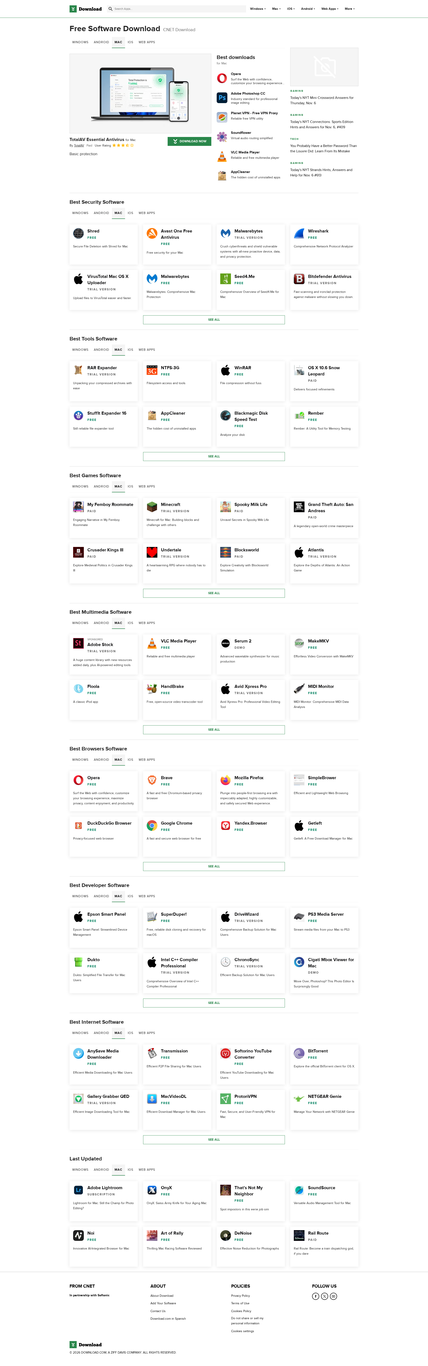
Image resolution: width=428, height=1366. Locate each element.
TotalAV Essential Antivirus (103, 139)
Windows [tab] (80, 42)
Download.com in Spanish (168, 1319)
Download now (193, 141)
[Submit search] (110, 8)
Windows (256, 8)
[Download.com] (86, 8)
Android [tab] (101, 42)
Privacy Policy (240, 1296)
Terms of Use (240, 1303)
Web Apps (328, 8)
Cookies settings (242, 1331)
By (77, 145)
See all (214, 320)
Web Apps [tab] (147, 42)
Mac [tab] (118, 42)
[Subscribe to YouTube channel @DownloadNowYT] (333, 1296)
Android (307, 8)
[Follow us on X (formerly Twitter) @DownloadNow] (324, 1296)
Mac (275, 8)
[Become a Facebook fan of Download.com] (315, 1296)
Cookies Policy (241, 1311)
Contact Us (158, 1311)
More (348, 9)
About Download (161, 1296)
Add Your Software (163, 1303)
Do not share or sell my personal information (247, 1320)
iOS (289, 8)
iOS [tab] (130, 42)
